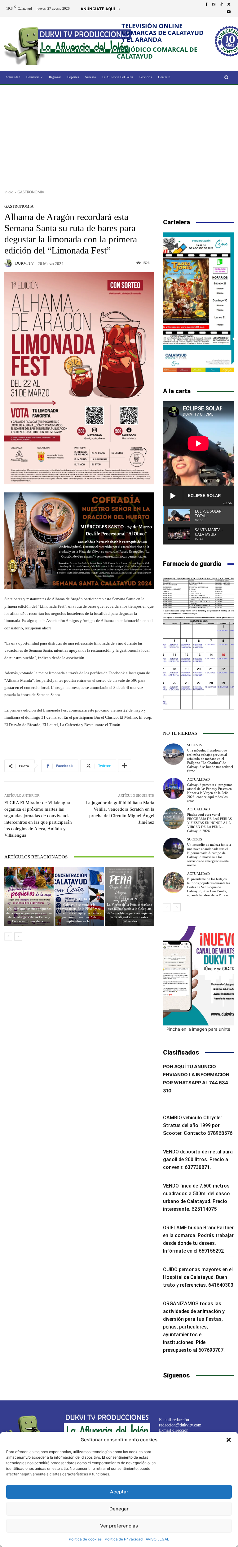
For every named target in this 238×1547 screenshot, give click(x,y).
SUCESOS (194, 745)
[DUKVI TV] (9, 263)
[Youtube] (228, 12)
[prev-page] (8, 936)
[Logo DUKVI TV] (27, 44)
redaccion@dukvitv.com (180, 1425)
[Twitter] (228, 4)
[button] (229, 1440)
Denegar (119, 1509)
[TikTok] (221, 4)
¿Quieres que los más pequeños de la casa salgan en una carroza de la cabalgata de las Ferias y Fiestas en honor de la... (29, 915)
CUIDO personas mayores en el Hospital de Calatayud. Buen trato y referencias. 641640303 (198, 1277)
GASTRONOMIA (30, 192)
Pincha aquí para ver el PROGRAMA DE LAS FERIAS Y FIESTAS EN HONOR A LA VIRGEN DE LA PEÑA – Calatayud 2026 (209, 823)
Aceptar (119, 1492)
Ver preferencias (119, 1526)
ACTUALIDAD (28, 903)
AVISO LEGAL (157, 1539)
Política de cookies (85, 1539)
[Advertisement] (119, 135)
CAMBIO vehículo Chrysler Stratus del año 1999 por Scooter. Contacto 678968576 (197, 1125)
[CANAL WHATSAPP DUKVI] (198, 975)
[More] (124, 766)
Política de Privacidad (124, 1539)
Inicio (8, 192)
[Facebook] (206, 4)
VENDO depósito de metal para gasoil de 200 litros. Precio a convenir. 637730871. (198, 1159)
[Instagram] (214, 4)
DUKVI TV (24, 263)
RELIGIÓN (129, 899)
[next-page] (18, 936)
